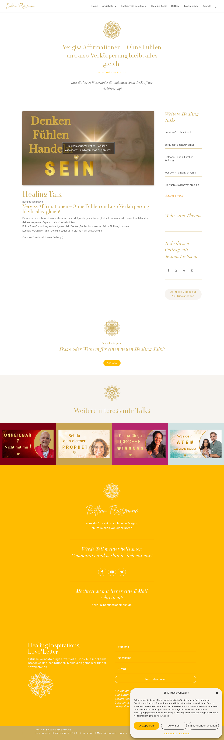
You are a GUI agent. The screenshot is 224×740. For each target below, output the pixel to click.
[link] (168, 270)
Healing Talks (159, 6)
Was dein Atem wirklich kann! (180, 173)
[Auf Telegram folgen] (122, 572)
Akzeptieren (146, 725)
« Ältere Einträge (174, 196)
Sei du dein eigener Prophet (179, 145)
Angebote (107, 6)
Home (95, 6)
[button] (217, 693)
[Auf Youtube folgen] (112, 572)
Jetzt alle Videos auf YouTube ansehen (183, 294)
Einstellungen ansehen (203, 725)
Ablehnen (174, 725)
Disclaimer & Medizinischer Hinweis (103, 733)
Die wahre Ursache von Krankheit (183, 185)
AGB (74, 733)
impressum (184, 733)
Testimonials (191, 6)
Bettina (175, 6)
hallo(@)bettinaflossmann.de (112, 605)
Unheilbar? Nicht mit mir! (178, 132)
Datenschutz (60, 733)
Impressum (43, 733)
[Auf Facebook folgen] (102, 572)
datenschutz (170, 733)
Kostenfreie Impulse (132, 6)
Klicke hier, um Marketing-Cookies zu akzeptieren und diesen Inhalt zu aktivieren (88, 148)
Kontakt (207, 6)
